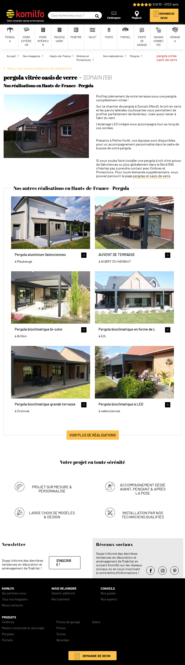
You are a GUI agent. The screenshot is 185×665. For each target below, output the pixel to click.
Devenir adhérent (63, 593)
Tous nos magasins (14, 599)
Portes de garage (68, 622)
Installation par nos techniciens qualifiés (143, 514)
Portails (7, 640)
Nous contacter (12, 605)
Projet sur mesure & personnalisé (52, 488)
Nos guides (108, 593)
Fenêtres (8, 622)
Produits (9, 617)
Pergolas (8, 634)
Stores (61, 634)
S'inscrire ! (63, 563)
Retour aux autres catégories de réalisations (39, 68)
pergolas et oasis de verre (151, 176)
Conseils (108, 588)
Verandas (62, 640)
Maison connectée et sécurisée (23, 628)
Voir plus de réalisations (92, 435)
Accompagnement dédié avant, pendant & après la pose (142, 489)
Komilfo (8, 588)
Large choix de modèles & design (52, 514)
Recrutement (61, 599)
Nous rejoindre (64, 588)
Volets (96, 622)
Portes (61, 628)
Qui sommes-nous (14, 593)
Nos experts (109, 599)
